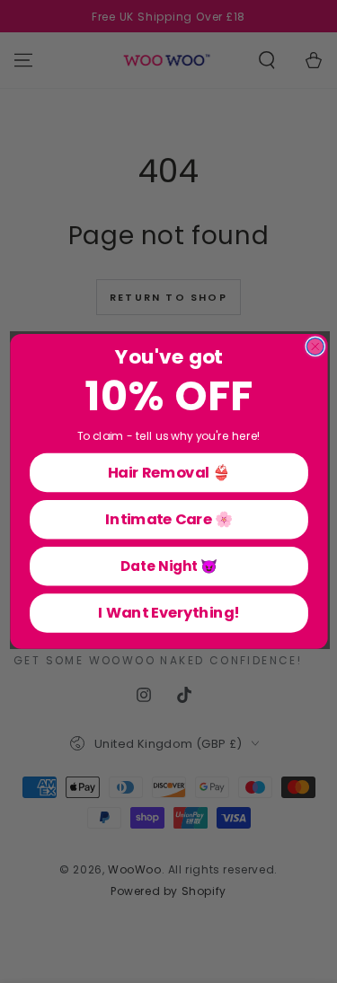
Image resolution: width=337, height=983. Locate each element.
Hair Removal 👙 (168, 471)
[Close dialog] (315, 346)
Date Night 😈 (168, 566)
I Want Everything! (168, 612)
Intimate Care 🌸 (168, 519)
